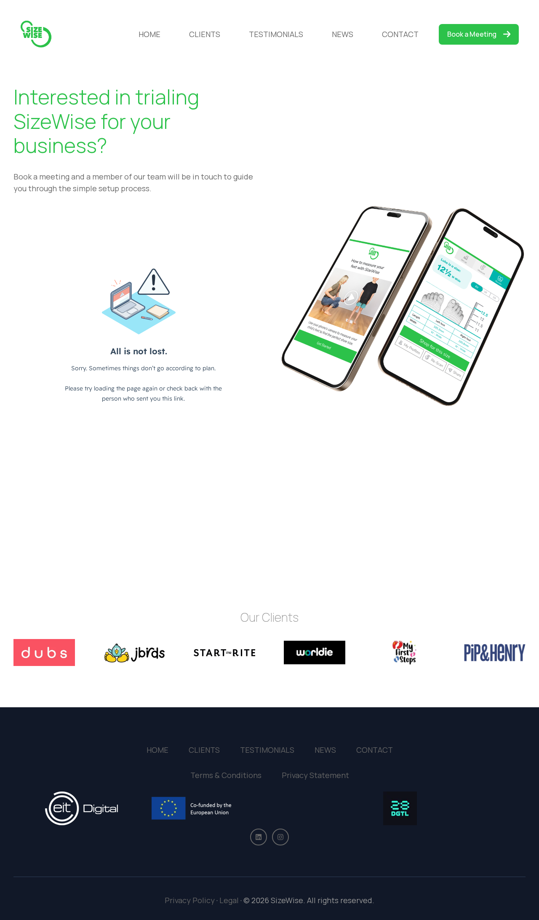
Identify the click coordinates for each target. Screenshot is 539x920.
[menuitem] (152, 34)
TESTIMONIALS (276, 34)
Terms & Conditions (225, 775)
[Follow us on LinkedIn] (258, 837)
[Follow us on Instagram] (280, 837)
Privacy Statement (315, 775)
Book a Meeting (471, 34)
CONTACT (400, 34)
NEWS (342, 34)
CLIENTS (204, 34)
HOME (149, 34)
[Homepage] (36, 34)
